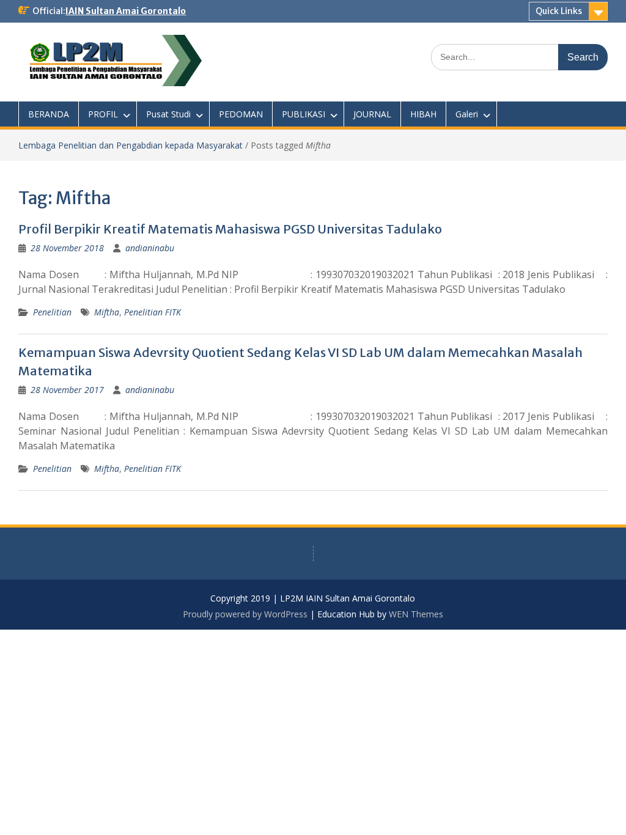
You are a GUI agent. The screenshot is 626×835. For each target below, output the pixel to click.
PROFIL (103, 114)
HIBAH (423, 114)
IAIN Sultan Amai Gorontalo (125, 11)
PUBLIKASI (303, 114)
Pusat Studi (168, 114)
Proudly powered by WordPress (245, 614)
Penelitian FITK (152, 312)
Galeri (466, 114)
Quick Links (559, 11)
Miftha (106, 312)
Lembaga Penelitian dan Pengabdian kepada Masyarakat (130, 145)
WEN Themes (416, 614)
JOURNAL (372, 114)
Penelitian (52, 312)
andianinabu (149, 248)
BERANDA (48, 114)
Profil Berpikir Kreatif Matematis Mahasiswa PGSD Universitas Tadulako (230, 229)
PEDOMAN (241, 114)
